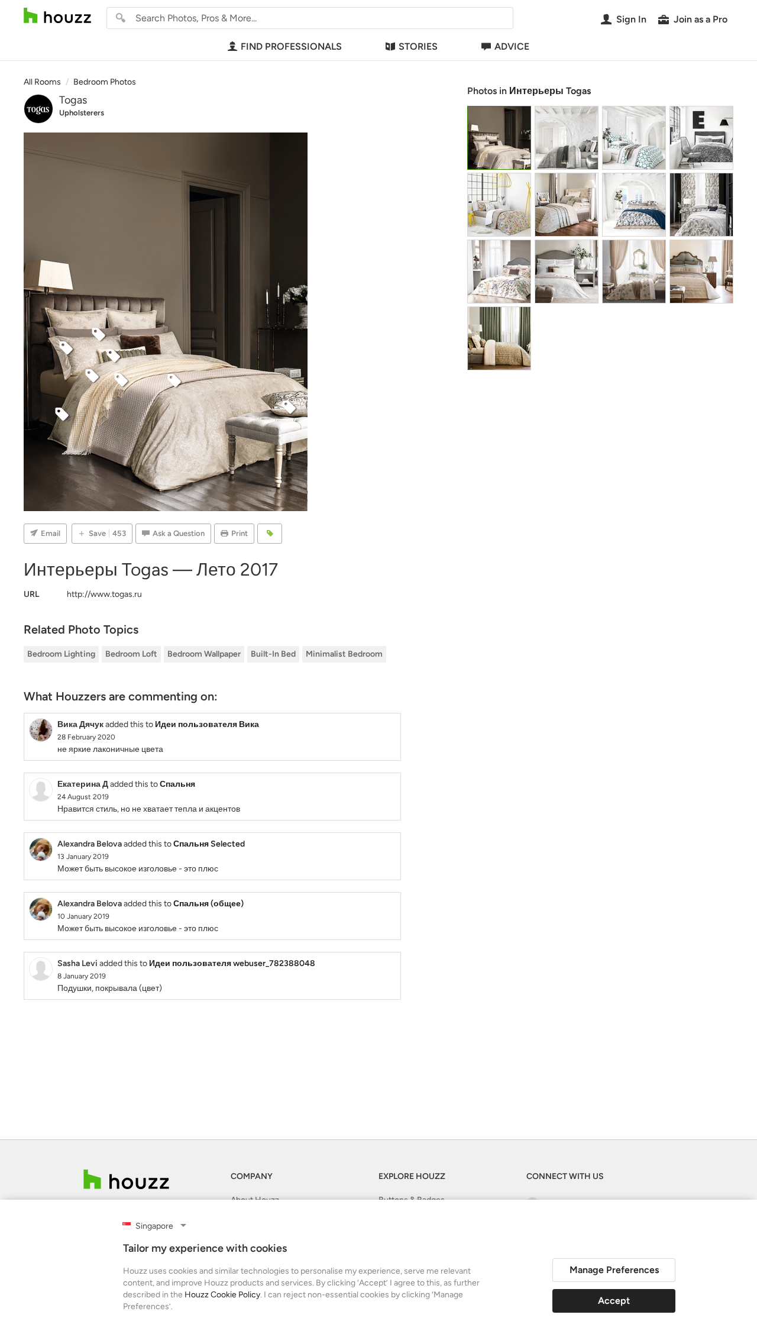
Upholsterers (81, 112)
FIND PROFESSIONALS (291, 46)
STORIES (418, 46)
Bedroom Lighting (61, 654)
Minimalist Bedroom (344, 654)
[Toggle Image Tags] (269, 534)
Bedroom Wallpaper (204, 654)
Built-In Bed (273, 654)
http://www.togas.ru (104, 594)
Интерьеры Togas (550, 90)
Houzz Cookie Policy (222, 1295)
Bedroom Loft (131, 654)
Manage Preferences (614, 1269)
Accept (614, 1300)
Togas (73, 99)
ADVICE (511, 46)
